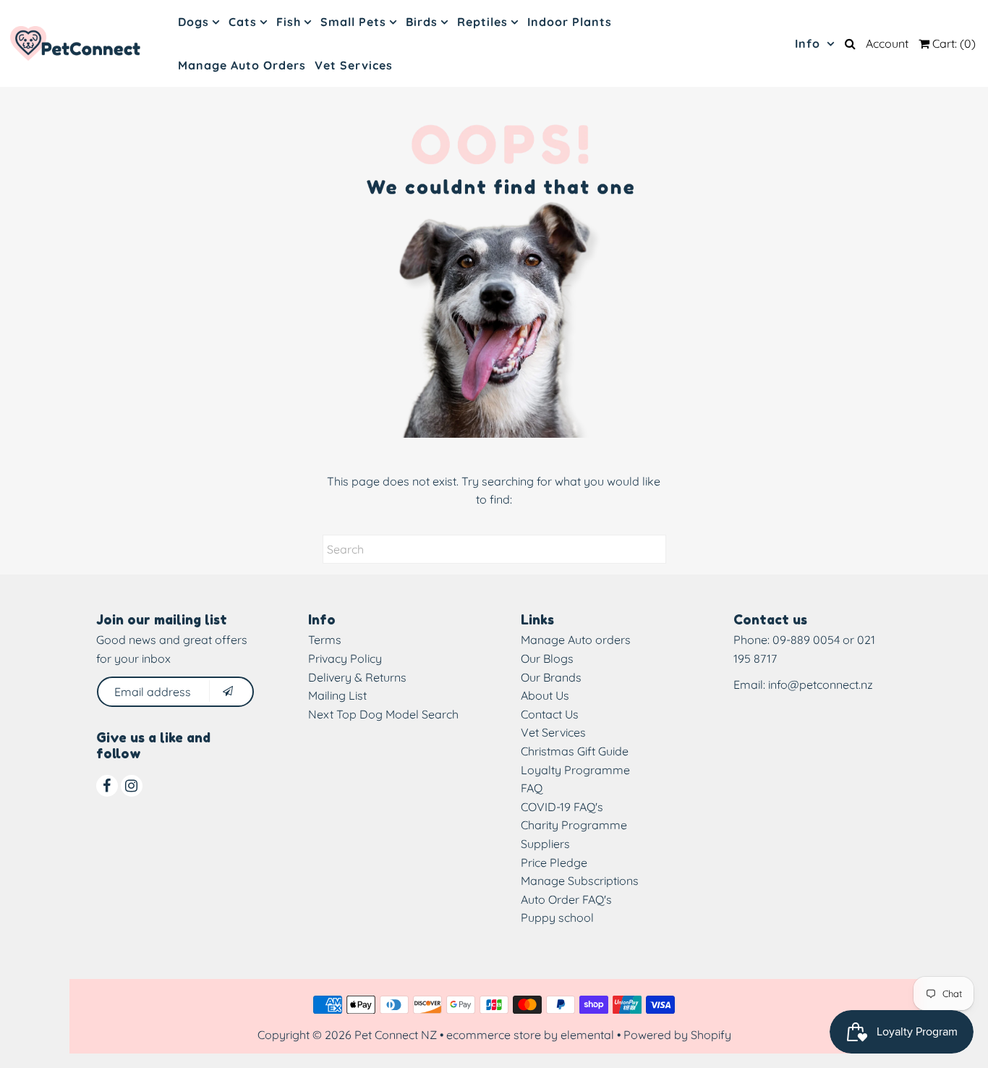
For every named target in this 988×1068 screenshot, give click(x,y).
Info (809, 43)
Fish (288, 21)
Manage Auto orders (576, 639)
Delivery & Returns (357, 677)
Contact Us (550, 714)
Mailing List (337, 695)
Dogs (193, 21)
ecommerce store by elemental (530, 1034)
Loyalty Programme (575, 770)
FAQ (531, 788)
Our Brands (551, 677)
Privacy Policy (345, 658)
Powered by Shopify (677, 1034)
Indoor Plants (569, 21)
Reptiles (482, 21)
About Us (545, 695)
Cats (243, 21)
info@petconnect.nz (820, 684)
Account (887, 43)
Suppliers (545, 843)
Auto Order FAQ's (566, 899)
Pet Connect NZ (395, 1034)
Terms (324, 639)
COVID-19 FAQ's (562, 807)
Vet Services (354, 65)
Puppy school (557, 917)
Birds (422, 21)
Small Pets (353, 21)
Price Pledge (554, 862)
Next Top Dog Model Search (383, 714)
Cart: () (952, 43)
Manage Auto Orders (242, 65)
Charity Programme (574, 825)
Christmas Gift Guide (575, 751)
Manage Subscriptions (580, 880)
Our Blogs (547, 658)
